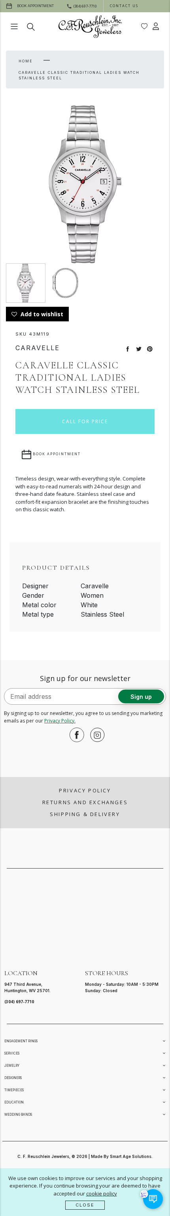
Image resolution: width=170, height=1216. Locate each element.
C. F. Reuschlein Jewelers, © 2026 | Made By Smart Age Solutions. (85, 1156)
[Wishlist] (144, 26)
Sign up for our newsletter (85, 678)
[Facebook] (74, 734)
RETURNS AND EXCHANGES (85, 802)
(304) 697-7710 (19, 1001)
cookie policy (101, 1193)
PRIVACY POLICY (85, 790)
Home (25, 61)
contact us (124, 5)
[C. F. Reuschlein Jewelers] (90, 26)
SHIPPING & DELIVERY (85, 814)
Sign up (141, 696)
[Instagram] (95, 734)
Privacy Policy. (60, 720)
